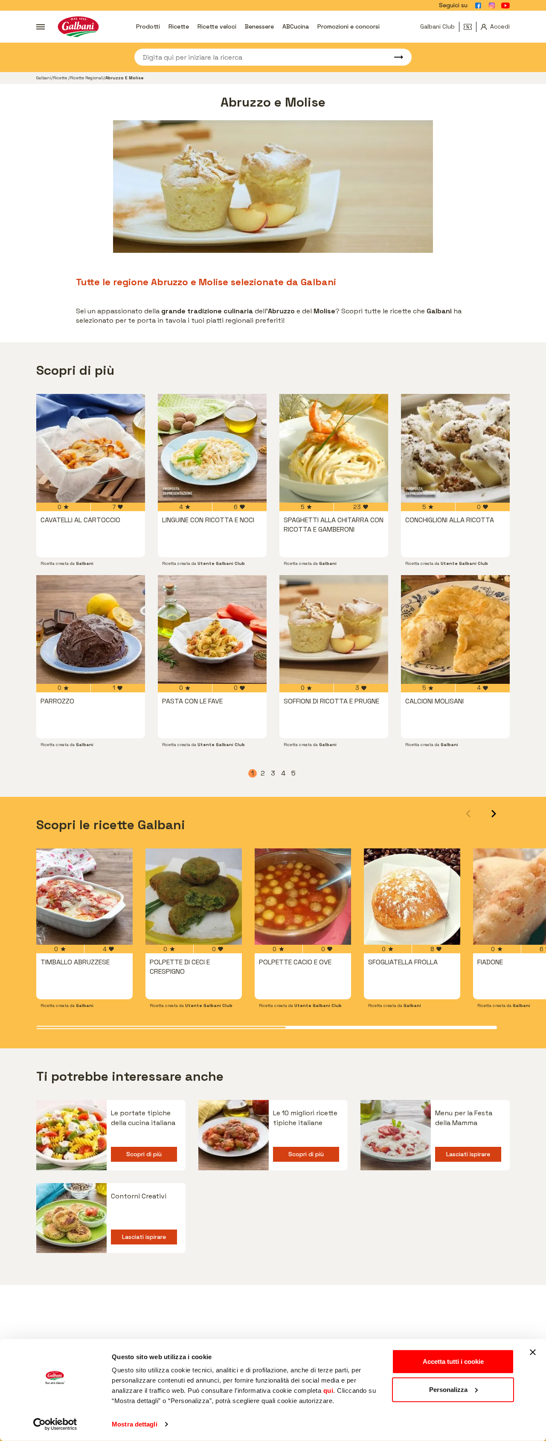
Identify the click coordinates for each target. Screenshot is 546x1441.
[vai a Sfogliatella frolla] (412, 896)
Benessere (259, 26)
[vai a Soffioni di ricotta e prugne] (333, 629)
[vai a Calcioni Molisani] (455, 629)
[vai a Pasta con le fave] (212, 629)
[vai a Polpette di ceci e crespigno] (193, 896)
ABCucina (295, 26)
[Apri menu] (40, 26)
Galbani (43, 78)
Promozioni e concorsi (348, 26)
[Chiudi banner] (533, 1352)
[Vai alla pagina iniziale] (78, 26)
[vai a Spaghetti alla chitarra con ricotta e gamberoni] (333, 448)
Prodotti (148, 26)
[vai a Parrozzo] (90, 629)
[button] (493, 813)
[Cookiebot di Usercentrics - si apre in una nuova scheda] (55, 1424)
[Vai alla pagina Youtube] (505, 6)
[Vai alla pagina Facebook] (478, 6)
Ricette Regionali (87, 78)
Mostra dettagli (134, 1424)
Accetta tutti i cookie (453, 1361)
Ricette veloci (216, 26)
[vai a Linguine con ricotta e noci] (212, 448)
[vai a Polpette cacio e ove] (303, 896)
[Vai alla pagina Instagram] (492, 6)
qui (328, 1390)
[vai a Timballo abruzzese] (84, 896)
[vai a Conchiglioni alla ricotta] (455, 448)
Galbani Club (437, 26)
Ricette (178, 26)
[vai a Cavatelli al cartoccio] (90, 448)
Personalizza (448, 1389)
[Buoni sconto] (470, 27)
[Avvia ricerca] (394, 57)
